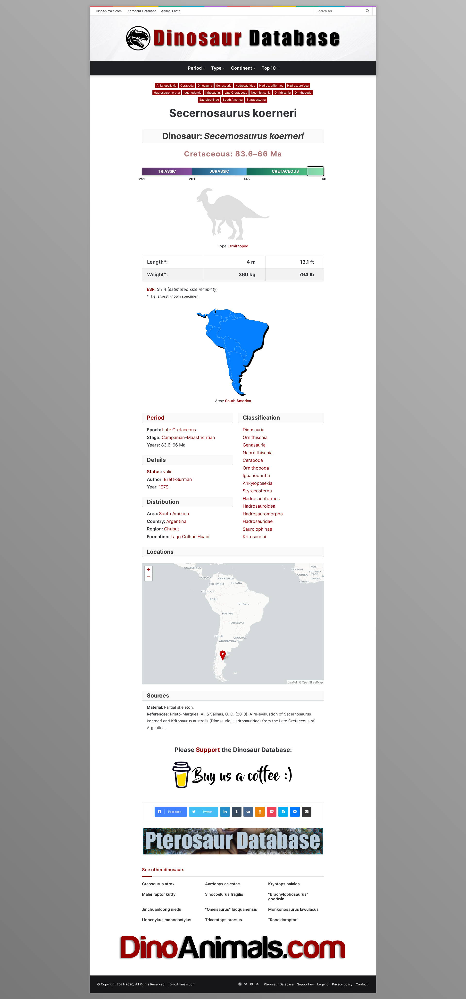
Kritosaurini (213, 92)
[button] (223, 655)
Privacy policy (342, 984)
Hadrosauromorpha (167, 92)
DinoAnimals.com (109, 11)
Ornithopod (238, 246)
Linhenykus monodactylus (166, 919)
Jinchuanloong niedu (161, 909)
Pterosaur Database (141, 11)
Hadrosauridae (245, 85)
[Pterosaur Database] (233, 841)
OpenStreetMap (312, 682)
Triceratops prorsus (223, 919)
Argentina (176, 521)
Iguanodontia (192, 92)
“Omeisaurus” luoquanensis (231, 909)
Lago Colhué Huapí (190, 536)
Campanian (173, 437)
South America (233, 99)
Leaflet (292, 682)
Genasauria (224, 85)
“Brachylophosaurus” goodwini (288, 896)
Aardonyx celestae (222, 883)
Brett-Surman (178, 479)
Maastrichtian (201, 437)
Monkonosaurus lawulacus (294, 909)
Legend (323, 984)
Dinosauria (205, 85)
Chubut (171, 528)
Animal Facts (170, 11)
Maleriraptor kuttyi (159, 894)
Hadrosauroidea (298, 85)
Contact (362, 984)
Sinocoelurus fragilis (224, 894)
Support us (305, 984)
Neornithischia (261, 92)
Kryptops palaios (284, 883)
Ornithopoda (303, 92)
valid (168, 471)
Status (154, 471)
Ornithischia (283, 92)
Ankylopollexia (166, 85)
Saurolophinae (209, 99)
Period (156, 417)
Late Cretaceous (236, 92)
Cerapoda (187, 85)
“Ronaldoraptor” (283, 919)
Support (208, 749)
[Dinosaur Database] (233, 38)
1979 (163, 486)
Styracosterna (256, 99)
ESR (151, 289)
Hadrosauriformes (271, 85)
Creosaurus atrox (158, 883)
